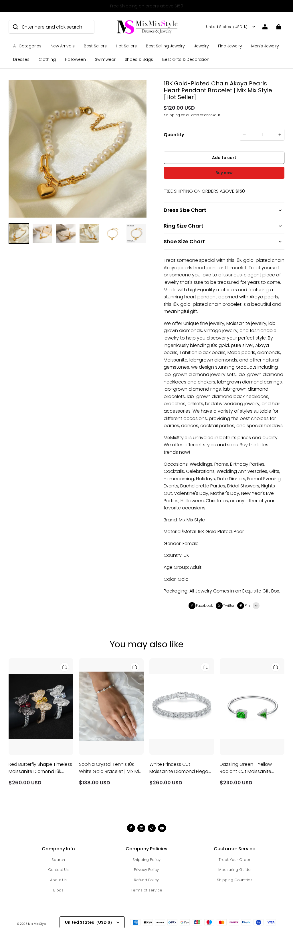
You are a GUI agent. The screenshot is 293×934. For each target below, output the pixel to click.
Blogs (58, 890)
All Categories (27, 46)
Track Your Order (234, 859)
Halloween (75, 59)
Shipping (172, 115)
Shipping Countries (234, 880)
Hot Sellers (126, 46)
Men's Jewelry (265, 46)
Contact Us (58, 869)
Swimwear (105, 59)
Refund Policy (146, 880)
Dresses (21, 59)
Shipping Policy (146, 859)
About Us (58, 880)
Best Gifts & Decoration (185, 59)
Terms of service (146, 890)
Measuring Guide (234, 869)
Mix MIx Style (37, 924)
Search (58, 859)
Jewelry (201, 46)
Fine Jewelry (230, 46)
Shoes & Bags (139, 59)
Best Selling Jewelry (165, 46)
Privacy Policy (146, 869)
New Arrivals (63, 46)
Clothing (47, 59)
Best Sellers (95, 46)
